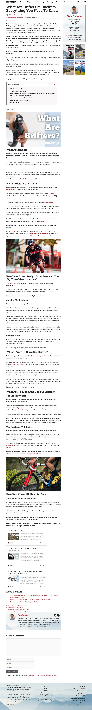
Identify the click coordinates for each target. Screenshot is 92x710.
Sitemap (82, 703)
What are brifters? (16, 89)
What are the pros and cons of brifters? (22, 98)
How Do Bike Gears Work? (28, 179)
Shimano (52, 193)
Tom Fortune (17, 14)
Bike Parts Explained (13, 17)
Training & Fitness (46, 695)
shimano (19, 607)
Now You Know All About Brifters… (21, 100)
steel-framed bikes (18, 364)
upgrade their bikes (34, 454)
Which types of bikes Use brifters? (21, 95)
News (22, 2)
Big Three (13, 283)
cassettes (42, 221)
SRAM (13, 231)
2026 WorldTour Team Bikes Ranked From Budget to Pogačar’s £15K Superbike (34, 595)
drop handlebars (43, 356)
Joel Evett (49, 202)
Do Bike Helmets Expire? (17, 597)
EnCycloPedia (21, 17)
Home (46, 688)
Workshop (40, 2)
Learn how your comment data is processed (43, 675)
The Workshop (46, 693)
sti (22, 607)
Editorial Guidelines (79, 700)
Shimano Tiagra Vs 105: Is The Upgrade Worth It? (20, 611)
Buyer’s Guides (69, 2)
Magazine (30, 2)
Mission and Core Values (77, 698)
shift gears (18, 408)
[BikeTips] (11, 2)
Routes (58, 2)
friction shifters (11, 189)
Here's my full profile (75, 21)
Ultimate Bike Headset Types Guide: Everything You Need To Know (30, 599)
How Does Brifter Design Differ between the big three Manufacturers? (32, 93)
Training (50, 2)
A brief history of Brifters (18, 91)
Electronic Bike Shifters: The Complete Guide (23, 602)
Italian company (45, 233)
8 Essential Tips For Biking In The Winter (18, 609)
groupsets (9, 445)
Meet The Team (80, 696)
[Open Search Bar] (85, 2)
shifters (14, 607)
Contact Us (81, 693)
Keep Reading (14, 102)
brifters (10, 607)
